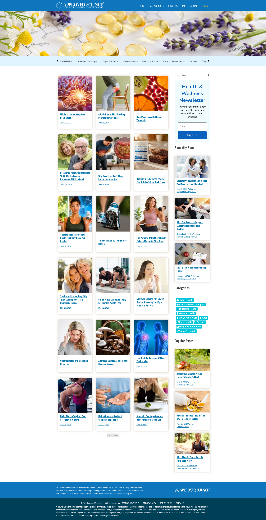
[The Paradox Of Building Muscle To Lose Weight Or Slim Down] (142, 251)
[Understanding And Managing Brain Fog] (75, 369)
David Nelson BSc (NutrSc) (188, 468)
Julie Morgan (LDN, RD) (186, 279)
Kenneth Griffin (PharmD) (187, 237)
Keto (165, 61)
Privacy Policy (149, 503)
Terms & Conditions (130, 503)
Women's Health (186, 331)
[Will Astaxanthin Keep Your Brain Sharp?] (66, 128)
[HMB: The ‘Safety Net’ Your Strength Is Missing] (66, 430)
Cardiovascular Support (87, 61)
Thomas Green (183, 427)
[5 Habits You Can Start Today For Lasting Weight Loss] (109, 313)
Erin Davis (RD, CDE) (185, 385)
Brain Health (66, 61)
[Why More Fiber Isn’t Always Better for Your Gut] (107, 190)
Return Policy (166, 503)
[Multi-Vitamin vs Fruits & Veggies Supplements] (108, 430)
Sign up (192, 135)
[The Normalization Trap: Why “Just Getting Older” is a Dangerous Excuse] (72, 313)
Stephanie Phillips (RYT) (186, 192)
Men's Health (178, 61)
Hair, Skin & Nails (150, 61)
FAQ (184, 5)
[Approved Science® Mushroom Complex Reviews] (113, 369)
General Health (130, 61)
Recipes (193, 61)
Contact (194, 5)
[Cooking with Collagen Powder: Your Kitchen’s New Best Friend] (151, 187)
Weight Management (190, 326)
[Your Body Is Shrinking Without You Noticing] (142, 371)
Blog (205, 5)
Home (142, 5)
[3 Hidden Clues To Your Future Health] (113, 249)
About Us (173, 5)
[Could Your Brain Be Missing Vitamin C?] (151, 125)
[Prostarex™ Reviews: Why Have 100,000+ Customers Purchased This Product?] (72, 190)
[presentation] (80, 6)
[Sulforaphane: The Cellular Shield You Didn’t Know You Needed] (66, 251)
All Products (157, 5)
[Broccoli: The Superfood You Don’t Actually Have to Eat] (142, 430)
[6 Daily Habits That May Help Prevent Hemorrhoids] (110, 128)
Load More (113, 436)
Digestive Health (111, 61)
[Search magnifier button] (208, 75)
